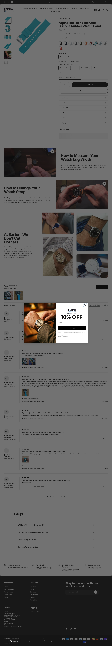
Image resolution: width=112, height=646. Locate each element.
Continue (72, 328)
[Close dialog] (85, 305)
